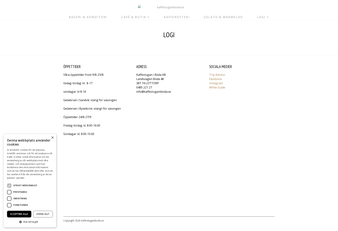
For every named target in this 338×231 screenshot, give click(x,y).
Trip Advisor (217, 75)
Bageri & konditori (88, 17)
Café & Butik (133, 17)
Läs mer (20, 177)
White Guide (217, 87)
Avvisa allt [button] (42, 213)
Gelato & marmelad (223, 17)
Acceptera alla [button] (19, 213)
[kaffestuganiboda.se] (169, 7)
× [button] (52, 137)
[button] (30, 222)
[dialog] (30, 180)
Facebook (215, 79)
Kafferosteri (177, 17)
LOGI (261, 17)
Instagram (216, 83)
